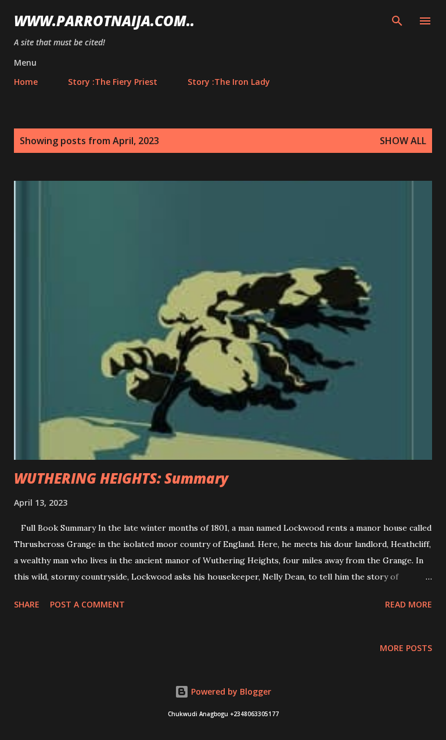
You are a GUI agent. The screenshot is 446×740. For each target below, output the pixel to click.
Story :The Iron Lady (229, 81)
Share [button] (26, 604)
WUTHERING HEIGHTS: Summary (121, 478)
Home (26, 81)
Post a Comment (87, 604)
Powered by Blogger (230, 691)
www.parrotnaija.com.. (104, 20)
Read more (408, 604)
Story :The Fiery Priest (112, 81)
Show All (403, 140)
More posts (406, 647)
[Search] (397, 21)
